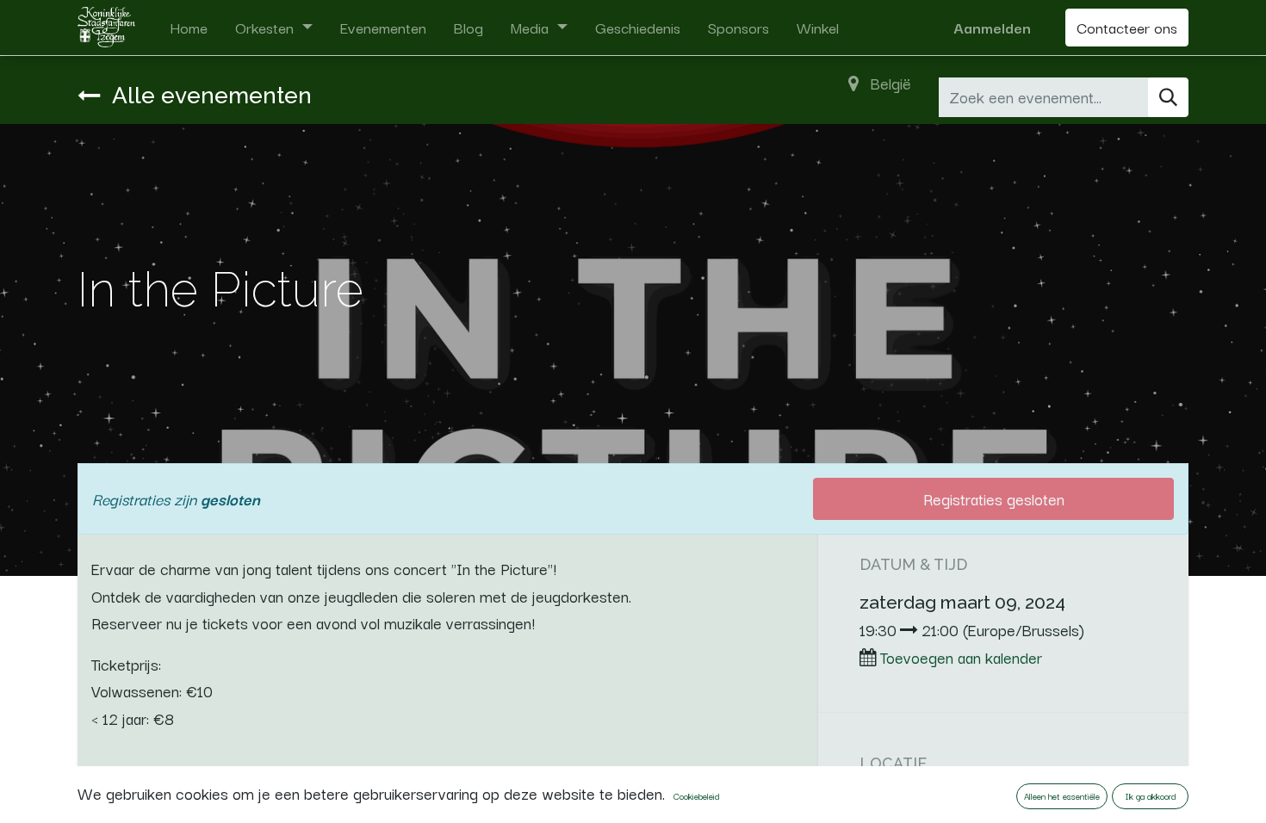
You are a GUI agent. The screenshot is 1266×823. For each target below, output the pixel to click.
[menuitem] (188, 27)
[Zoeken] (1168, 97)
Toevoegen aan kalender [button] (961, 657)
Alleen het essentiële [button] (1062, 796)
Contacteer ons (1127, 27)
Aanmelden (992, 27)
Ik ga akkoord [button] (1151, 796)
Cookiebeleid (696, 796)
